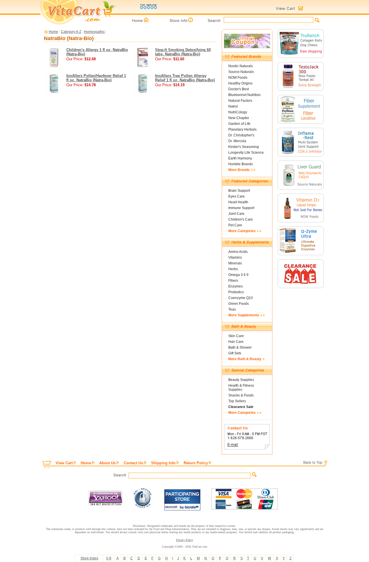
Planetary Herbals (242, 129)
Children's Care (240, 219)
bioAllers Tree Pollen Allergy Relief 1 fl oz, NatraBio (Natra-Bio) (185, 78)
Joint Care (236, 214)
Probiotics (236, 292)
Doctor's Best (238, 89)
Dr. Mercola (237, 141)
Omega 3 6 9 (238, 275)
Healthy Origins (240, 83)
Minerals (235, 263)
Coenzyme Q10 (240, 298)
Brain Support (239, 191)
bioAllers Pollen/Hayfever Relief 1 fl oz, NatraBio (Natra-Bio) (96, 78)
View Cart (64, 463)
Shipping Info (163, 463)
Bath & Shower (240, 347)
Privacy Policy (184, 540)
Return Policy (196, 463)
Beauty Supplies (241, 380)
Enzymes (235, 286)
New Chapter (238, 118)
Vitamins (235, 257)
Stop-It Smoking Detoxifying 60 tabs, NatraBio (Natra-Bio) (183, 52)
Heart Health (238, 202)
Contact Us (133, 463)
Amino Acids (238, 252)
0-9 (108, 558)
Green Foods (238, 304)
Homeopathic (94, 32)
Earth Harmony (240, 158)
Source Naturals (241, 72)
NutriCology (237, 112)
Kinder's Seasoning (243, 147)
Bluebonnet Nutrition (244, 95)
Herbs (233, 269)
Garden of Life (239, 124)
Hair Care (236, 342)
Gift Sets (234, 353)
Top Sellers (237, 401)
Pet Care (235, 225)
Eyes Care (236, 196)
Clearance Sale (240, 407)
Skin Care (236, 336)
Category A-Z (71, 32)
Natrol (233, 106)
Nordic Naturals (240, 66)
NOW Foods (237, 78)
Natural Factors (240, 101)
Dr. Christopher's (241, 135)
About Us (107, 463)
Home (53, 32)
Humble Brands (240, 164)
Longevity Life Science (246, 153)
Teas (232, 309)
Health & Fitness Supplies (241, 388)
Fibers (233, 281)
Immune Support (241, 208)
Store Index (89, 558)
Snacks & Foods (241, 395)
